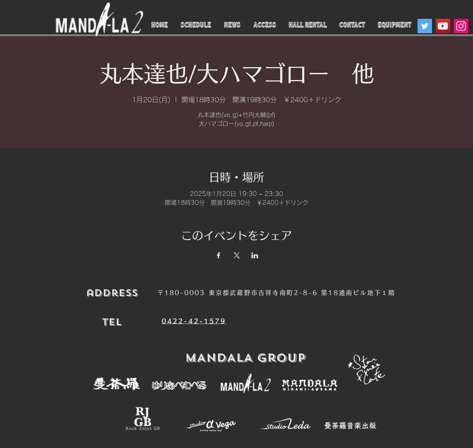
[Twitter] (425, 26)
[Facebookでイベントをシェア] (218, 255)
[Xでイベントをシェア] (236, 255)
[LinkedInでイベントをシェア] (254, 255)
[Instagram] (461, 26)
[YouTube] (443, 26)
